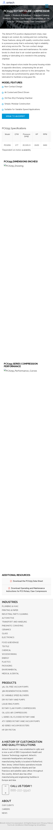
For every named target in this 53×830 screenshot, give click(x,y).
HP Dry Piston (9, 730)
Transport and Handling (14, 622)
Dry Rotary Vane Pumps (13, 700)
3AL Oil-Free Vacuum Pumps (15, 687)
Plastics (6, 662)
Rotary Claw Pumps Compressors (19, 708)
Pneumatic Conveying (12, 626)
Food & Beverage (10, 642)
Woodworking (9, 654)
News (4, 813)
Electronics (8, 637)
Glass (5, 633)
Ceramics (6, 630)
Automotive (8, 618)
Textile (5, 646)
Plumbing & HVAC (10, 606)
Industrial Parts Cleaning (15, 614)
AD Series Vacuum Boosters (15, 726)
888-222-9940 (20, 790)
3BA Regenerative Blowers (15, 691)
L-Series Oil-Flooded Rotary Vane (18, 717)
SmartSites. (41, 825)
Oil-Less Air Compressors (14, 713)
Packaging (7, 666)
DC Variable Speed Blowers (15, 695)
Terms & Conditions (15, 825)
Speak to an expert (15, 116)
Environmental (9, 670)
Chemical (6, 650)
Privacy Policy (46, 823)
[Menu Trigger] (46, 5)
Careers (6, 809)
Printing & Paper (10, 610)
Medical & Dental (10, 674)
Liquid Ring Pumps (10, 704)
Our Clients (8, 805)
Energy (5, 658)
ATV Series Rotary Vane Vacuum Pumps (21, 721)
